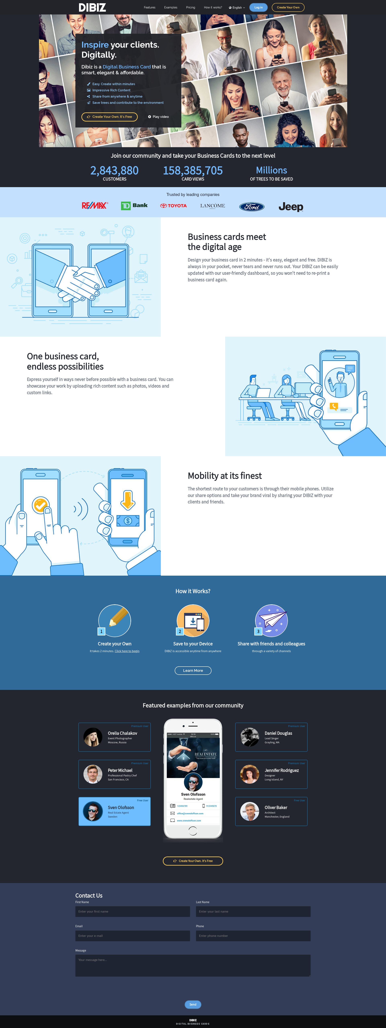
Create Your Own (288, 7)
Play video (160, 117)
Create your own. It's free (112, 117)
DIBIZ (92, 7)
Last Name (202, 902)
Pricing (190, 7)
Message (80, 950)
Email (79, 926)
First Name (82, 902)
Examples (170, 7)
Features (149, 7)
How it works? (213, 7)
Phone (200, 926)
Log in (259, 7)
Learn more (193, 670)
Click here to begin (127, 651)
